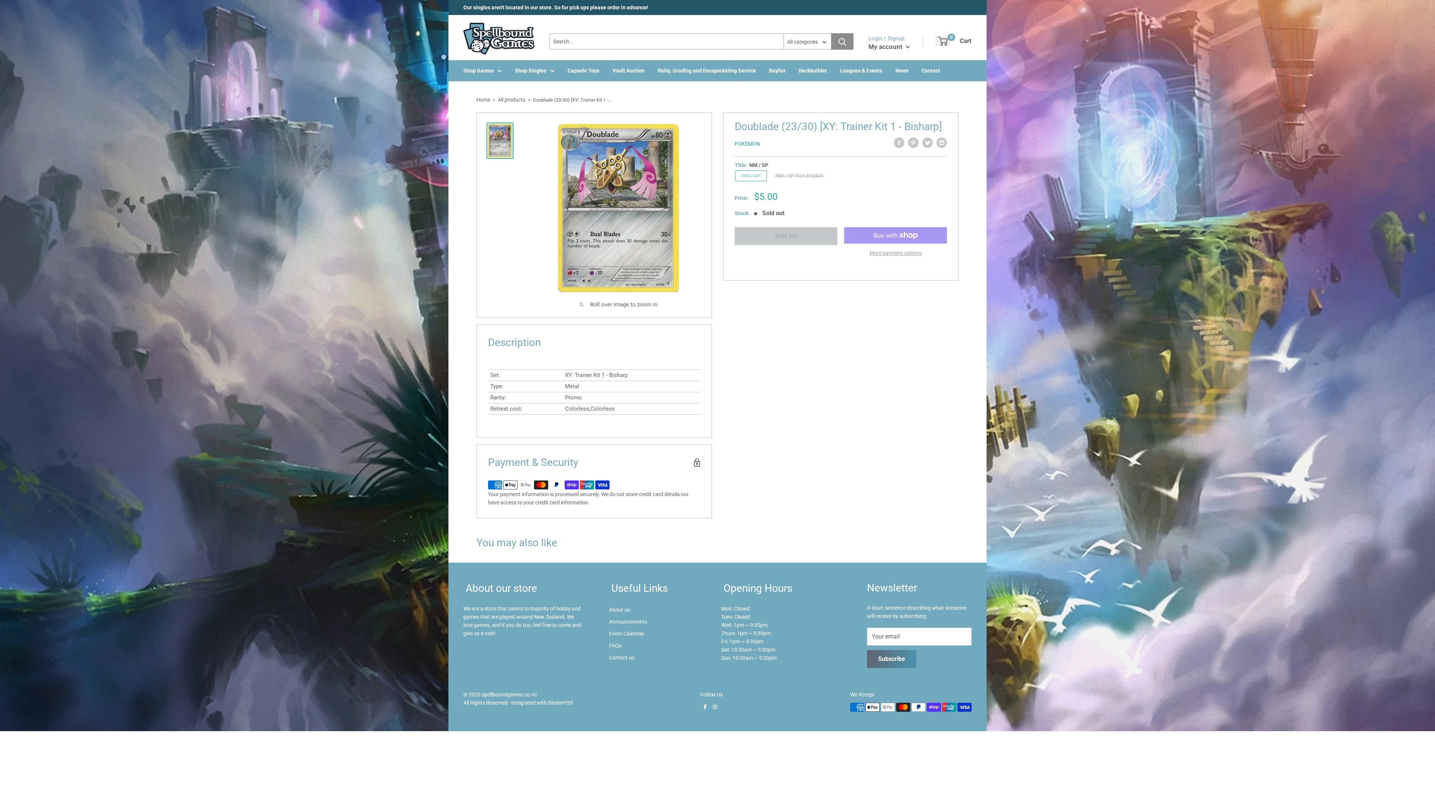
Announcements (628, 622)
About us (619, 610)
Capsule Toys (583, 71)
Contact (931, 71)
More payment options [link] (896, 253)
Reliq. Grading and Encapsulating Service (707, 71)
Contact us (622, 658)
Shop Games (478, 71)
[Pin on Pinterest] (913, 142)
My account (886, 46)
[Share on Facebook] (899, 142)
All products (511, 100)
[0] (942, 41)
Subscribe (891, 658)
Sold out (786, 235)
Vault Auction (628, 71)
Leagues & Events (861, 71)
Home (483, 100)
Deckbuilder (813, 71)
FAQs (615, 646)
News (901, 71)
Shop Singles (530, 71)
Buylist (777, 71)
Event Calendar (626, 634)
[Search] (842, 41)
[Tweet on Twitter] (927, 142)
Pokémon (747, 144)
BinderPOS (560, 703)
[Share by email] (941, 142)
